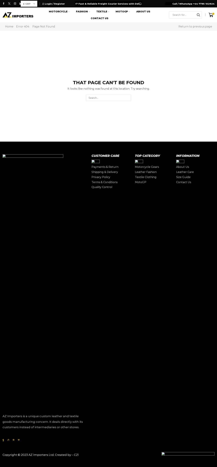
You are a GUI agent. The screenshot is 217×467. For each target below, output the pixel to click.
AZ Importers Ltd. (41, 454)
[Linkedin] (19, 439)
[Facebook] (4, 3)
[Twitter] (9, 3)
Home (9, 26)
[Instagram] (15, 3)
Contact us (99, 18)
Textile (101, 11)
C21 (76, 454)
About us (143, 11)
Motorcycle (58, 11)
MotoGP (122, 11)
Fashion (82, 11)
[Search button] (198, 15)
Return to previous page (195, 26)
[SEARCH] (128, 98)
